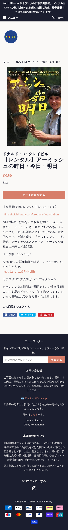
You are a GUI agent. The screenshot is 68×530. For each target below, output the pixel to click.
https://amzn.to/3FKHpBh (19, 271)
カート (61, 17)
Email (28, 398)
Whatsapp (41, 398)
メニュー (12, 17)
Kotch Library (44, 501)
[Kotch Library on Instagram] (34, 489)
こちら (34, 414)
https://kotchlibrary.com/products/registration (31, 214)
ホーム (6, 62)
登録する (56, 359)
